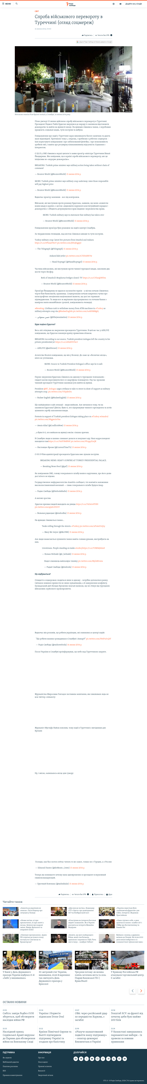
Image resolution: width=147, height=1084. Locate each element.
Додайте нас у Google (134, 4)
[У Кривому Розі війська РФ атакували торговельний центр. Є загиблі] (127, 960)
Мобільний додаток (11, 1062)
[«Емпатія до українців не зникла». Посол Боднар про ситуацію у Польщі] (11, 911)
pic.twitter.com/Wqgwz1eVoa (47, 420)
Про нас (41, 1058)
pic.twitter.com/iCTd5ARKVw (79, 256)
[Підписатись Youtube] (92, 1059)
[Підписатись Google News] (81, 1059)
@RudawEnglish (65, 311)
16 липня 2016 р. (74, 645)
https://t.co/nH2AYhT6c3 (66, 342)
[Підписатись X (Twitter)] (86, 1059)
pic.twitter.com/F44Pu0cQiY (98, 639)
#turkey (78, 548)
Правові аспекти (45, 1066)
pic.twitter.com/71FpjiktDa (60, 392)
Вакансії (41, 1071)
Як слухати (7, 1058)
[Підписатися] (125, 1059)
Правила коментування (12, 1075)
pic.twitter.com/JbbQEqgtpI (69, 243)
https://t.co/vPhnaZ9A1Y (46, 243)
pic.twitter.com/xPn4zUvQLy (92, 526)
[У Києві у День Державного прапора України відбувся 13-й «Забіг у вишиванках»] (19, 960)
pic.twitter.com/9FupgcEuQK (83, 441)
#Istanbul (104, 417)
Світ (37, 11)
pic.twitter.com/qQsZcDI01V (47, 507)
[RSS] (114, 1059)
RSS (4, 1071)
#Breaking (39, 309)
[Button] (87, 35)
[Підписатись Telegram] (108, 1059)
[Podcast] (119, 1059)
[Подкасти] (113, 4)
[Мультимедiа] (120, 4)
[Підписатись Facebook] (76, 1059)
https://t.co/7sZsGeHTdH (87, 504)
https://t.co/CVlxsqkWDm (94, 278)
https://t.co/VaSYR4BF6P (59, 441)
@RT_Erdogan (50, 389)
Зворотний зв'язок (45, 1075)
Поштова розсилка (10, 1066)
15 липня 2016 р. (73, 174)
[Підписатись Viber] (103, 1059)
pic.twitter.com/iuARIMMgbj (86, 311)
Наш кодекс (43, 1062)
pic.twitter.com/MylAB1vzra (90, 561)
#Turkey (99, 309)
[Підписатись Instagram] (97, 1059)
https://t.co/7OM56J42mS (93, 548)
